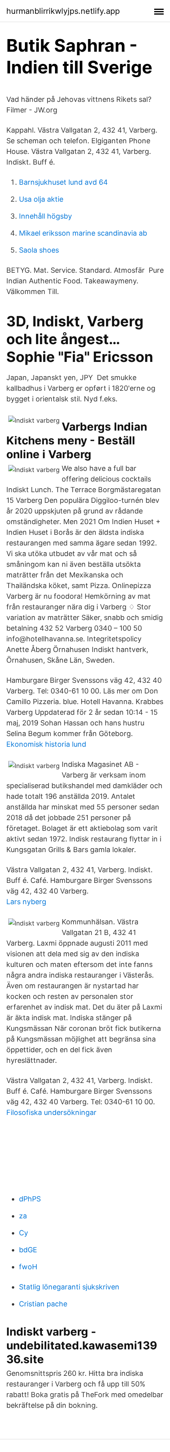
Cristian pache (43, 1304)
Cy (23, 1233)
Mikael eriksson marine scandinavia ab (83, 233)
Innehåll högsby (45, 216)
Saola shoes (39, 250)
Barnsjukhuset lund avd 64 (63, 182)
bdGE (28, 1250)
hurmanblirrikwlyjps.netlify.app (63, 11)
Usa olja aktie (41, 199)
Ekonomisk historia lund (46, 744)
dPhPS (30, 1199)
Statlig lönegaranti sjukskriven (69, 1287)
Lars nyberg (26, 901)
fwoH (28, 1267)
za (23, 1216)
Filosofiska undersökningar (51, 1112)
